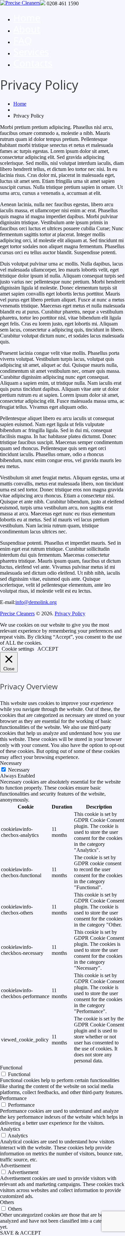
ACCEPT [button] (47, 649)
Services (31, 51)
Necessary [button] (11, 763)
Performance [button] (13, 1098)
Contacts (32, 63)
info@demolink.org (36, 602)
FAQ (22, 40)
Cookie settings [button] (18, 649)
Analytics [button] (10, 1129)
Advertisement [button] (15, 1165)
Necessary (19, 770)
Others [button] (7, 1202)
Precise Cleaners (17, 613)
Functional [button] (11, 1067)
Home (26, 17)
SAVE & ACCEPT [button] (20, 1233)
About (26, 29)
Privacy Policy (70, 613)
